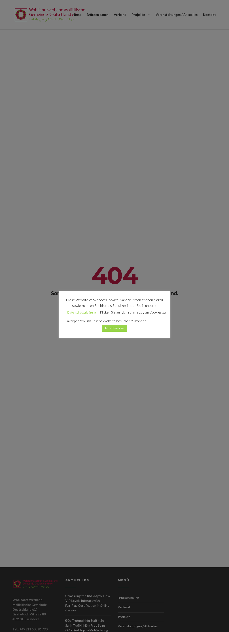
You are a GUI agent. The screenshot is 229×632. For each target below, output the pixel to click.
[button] (154, 319)
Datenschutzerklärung (81, 312)
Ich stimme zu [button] (114, 328)
